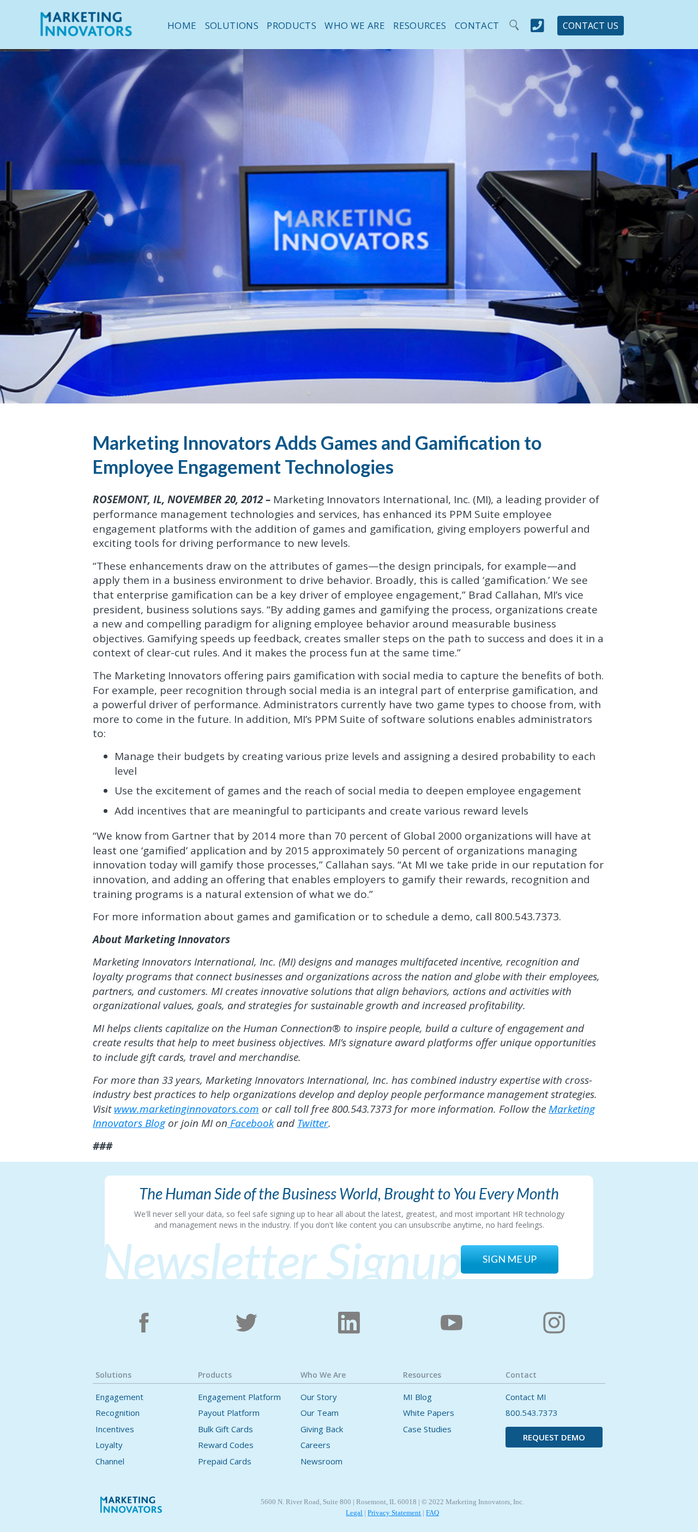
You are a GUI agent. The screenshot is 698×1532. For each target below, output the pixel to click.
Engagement (119, 1397)
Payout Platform (229, 1413)
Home (181, 25)
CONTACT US (590, 26)
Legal (354, 1513)
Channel (109, 1461)
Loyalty (109, 1445)
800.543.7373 (532, 1413)
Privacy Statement (394, 1513)
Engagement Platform (239, 1397)
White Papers (428, 1413)
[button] (227, 23)
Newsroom (321, 1461)
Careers (315, 1445)
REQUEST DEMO (554, 1437)
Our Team (319, 1413)
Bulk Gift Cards (225, 1429)
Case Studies (427, 1429)
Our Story (318, 1397)
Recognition (117, 1413)
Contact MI (526, 1397)
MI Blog (417, 1397)
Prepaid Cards (224, 1461)
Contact (477, 25)
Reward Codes (226, 1445)
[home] (86, 31)
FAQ (432, 1513)
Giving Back (321, 1429)
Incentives (114, 1429)
